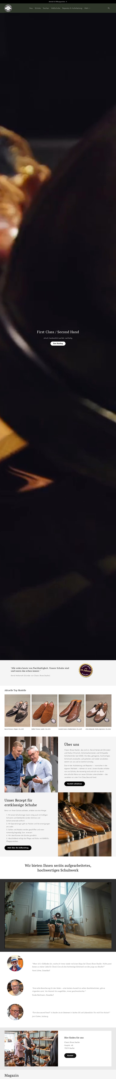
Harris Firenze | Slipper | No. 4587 (14, 729)
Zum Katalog (58, 343)
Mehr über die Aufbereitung (18, 848)
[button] (87, 8)
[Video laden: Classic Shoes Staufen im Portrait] (58, 915)
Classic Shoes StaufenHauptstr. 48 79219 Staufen (72, 1045)
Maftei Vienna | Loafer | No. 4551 (41, 729)
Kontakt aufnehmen (74, 783)
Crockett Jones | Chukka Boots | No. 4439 (70, 729)
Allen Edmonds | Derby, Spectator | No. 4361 (98, 729)
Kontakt (70, 1055)
